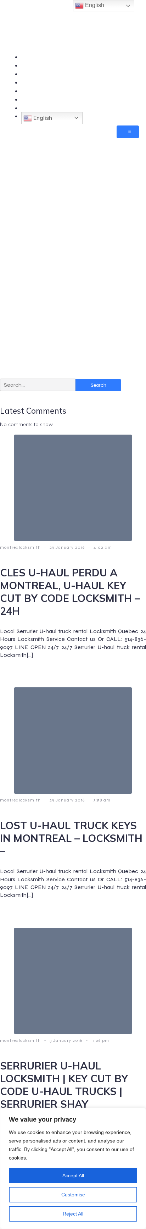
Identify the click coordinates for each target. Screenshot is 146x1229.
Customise (73, 1194)
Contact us (125, 82)
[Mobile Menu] (128, 131)
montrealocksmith (21, 547)
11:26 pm (100, 1040)
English (42, 117)
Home (131, 56)
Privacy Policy (120, 99)
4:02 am (103, 547)
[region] (73, 1168)
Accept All (73, 1175)
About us (127, 90)
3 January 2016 (67, 1040)
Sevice (130, 65)
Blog (133, 107)
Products (127, 73)
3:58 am (102, 800)
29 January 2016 (68, 547)
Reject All (73, 1214)
